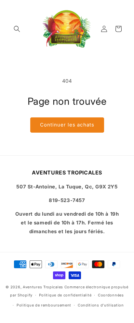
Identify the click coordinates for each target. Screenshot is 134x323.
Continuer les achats (67, 125)
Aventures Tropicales (43, 287)
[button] (17, 29)
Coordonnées (111, 295)
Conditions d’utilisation (101, 305)
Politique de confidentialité (65, 295)
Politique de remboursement (44, 305)
